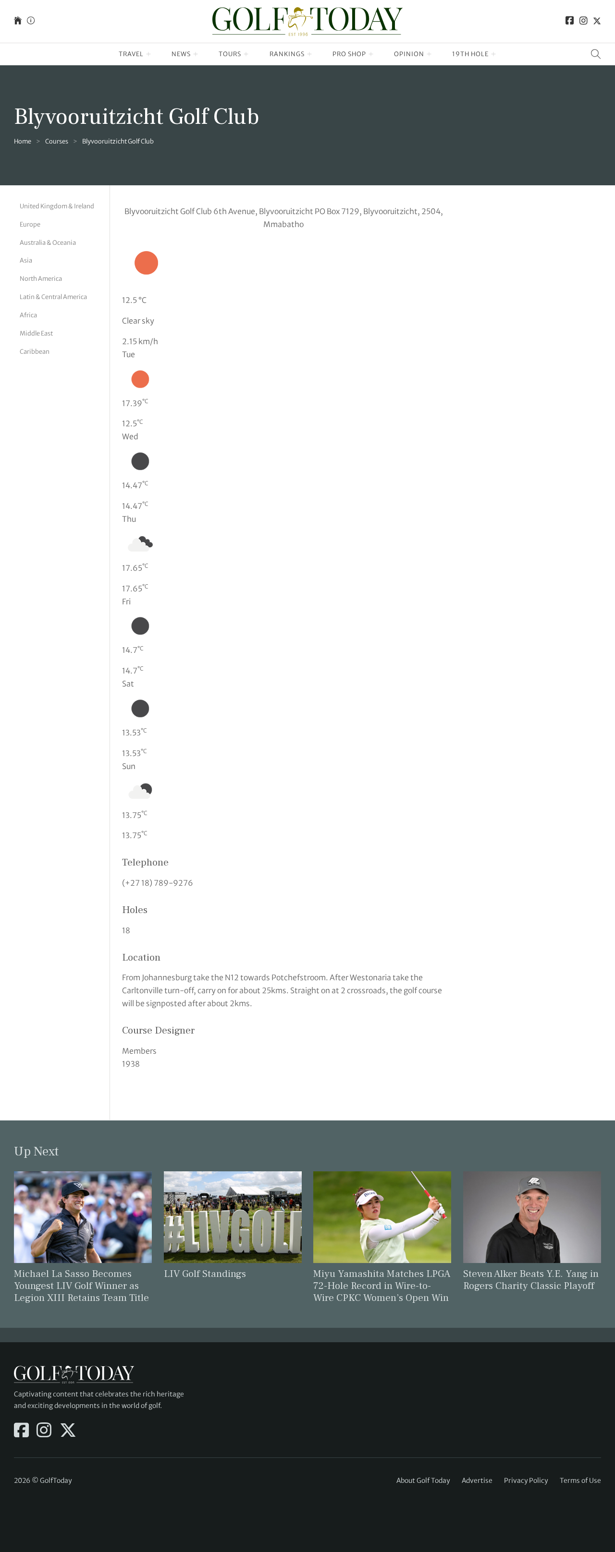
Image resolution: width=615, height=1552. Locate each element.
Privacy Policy (526, 1480)
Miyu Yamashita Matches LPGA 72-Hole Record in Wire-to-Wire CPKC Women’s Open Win (381, 1285)
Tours (230, 54)
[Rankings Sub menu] (309, 54)
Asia (26, 260)
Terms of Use (580, 1480)
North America (41, 279)
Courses (56, 141)
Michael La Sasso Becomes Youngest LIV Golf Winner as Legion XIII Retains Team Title (81, 1285)
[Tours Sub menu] (246, 54)
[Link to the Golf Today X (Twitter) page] (597, 21)
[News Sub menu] (195, 54)
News (181, 54)
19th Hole (470, 54)
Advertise (477, 1480)
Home (22, 141)
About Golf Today (423, 1480)
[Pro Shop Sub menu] (371, 54)
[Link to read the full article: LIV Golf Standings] (233, 1216)
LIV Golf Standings (205, 1273)
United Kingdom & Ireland (57, 206)
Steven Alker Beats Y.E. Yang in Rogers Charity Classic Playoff (531, 1279)
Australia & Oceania (48, 242)
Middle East (36, 333)
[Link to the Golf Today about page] (31, 21)
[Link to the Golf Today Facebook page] (570, 21)
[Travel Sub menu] (148, 54)
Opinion (409, 54)
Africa (28, 315)
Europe (30, 224)
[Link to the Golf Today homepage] (18, 21)
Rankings (287, 54)
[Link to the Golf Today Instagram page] (583, 21)
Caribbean (34, 351)
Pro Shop (349, 54)
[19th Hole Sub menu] (493, 54)
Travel (131, 54)
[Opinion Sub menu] (429, 54)
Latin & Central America (53, 297)
